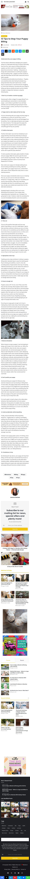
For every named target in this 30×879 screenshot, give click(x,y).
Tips (12, 477)
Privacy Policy (7, 869)
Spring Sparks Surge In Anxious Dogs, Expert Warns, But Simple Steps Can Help (22, 585)
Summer (17, 830)
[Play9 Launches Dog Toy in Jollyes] (15, 809)
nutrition (13, 828)
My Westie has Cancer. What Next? (19, 690)
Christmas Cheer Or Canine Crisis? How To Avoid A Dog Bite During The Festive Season (22, 602)
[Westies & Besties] (9, 1)
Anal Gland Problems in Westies (18, 684)
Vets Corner (11, 833)
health (23, 825)
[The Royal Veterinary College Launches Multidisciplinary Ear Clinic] (22, 705)
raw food (19, 828)
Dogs (19, 825)
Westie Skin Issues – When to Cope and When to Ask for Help (19, 672)
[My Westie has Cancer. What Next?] (5, 692)
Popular (8, 660)
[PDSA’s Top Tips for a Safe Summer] (7, 722)
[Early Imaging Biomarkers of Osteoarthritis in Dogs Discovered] (22, 722)
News (8, 828)
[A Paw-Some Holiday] (15, 815)
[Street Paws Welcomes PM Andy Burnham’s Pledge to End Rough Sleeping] (24, 809)
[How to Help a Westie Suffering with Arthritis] (5, 667)
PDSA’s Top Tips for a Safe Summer (6, 728)
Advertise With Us (15, 869)
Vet (25, 830)
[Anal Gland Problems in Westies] (5, 686)
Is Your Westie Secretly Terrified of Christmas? (7, 600)
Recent (22, 660)
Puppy (23, 474)
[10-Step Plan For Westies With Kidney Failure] (5, 679)
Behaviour (8, 33)
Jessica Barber (6, 44)
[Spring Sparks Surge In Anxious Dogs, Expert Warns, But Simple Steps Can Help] (22, 578)
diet (15, 825)
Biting (16, 474)
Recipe (11, 830)
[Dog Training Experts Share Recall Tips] (7, 578)
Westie (17, 833)
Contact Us (23, 869)
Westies (22, 833)
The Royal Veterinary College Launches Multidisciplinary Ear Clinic (21, 713)
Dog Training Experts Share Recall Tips (6, 583)
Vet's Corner (4, 833)
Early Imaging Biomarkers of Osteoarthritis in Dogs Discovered (22, 730)
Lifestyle (3, 828)
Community (10, 825)
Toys (18, 477)
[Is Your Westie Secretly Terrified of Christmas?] (7, 594)
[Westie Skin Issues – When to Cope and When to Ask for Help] (5, 673)
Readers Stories (5, 830)
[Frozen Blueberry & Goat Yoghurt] (5, 804)
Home (3, 33)
